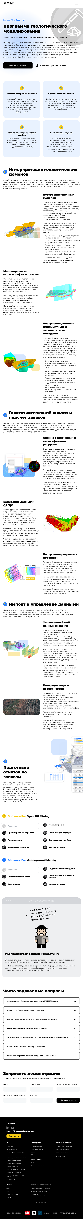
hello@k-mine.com (14, 1213)
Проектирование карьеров (21, 833)
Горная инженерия (61, 1152)
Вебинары (34, 1163)
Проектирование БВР (13, 1163)
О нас (8, 1188)
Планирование (15, 840)
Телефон (34, 1095)
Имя (5, 1084)
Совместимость (36, 1146)
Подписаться (14, 1136)
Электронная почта (67, 1084)
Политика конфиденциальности (38, 1195)
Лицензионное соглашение (40, 1188)
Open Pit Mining (28, 816)
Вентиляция (14, 884)
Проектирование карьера (15, 1152)
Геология (9, 1146)
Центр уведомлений (41, 900)
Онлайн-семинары (37, 1166)
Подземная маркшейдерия (62, 869)
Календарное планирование (16, 1158)
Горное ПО (8, 20)
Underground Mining (32, 860)
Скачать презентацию (53, 65)
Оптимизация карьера (60, 833)
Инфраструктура (57, 847)
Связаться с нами (12, 1194)
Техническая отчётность (63, 1146)
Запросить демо (18, 65)
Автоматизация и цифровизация (61, 1155)
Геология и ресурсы (62, 1149)
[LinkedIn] (7, 1127)
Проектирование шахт (19, 876)
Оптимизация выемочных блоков (15, 1175)
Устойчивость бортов (18, 847)
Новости (9, 1191)
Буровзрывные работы (60, 840)
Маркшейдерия (56, 825)
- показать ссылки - (41, 1202)
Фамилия (35, 1084)
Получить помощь (37, 1149)
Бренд (8, 1197)
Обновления (35, 1155)
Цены (33, 1152)
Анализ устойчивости (13, 1160)
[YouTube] (12, 1128)
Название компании (14, 1095)
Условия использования (39, 1191)
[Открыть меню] (76, 4)
